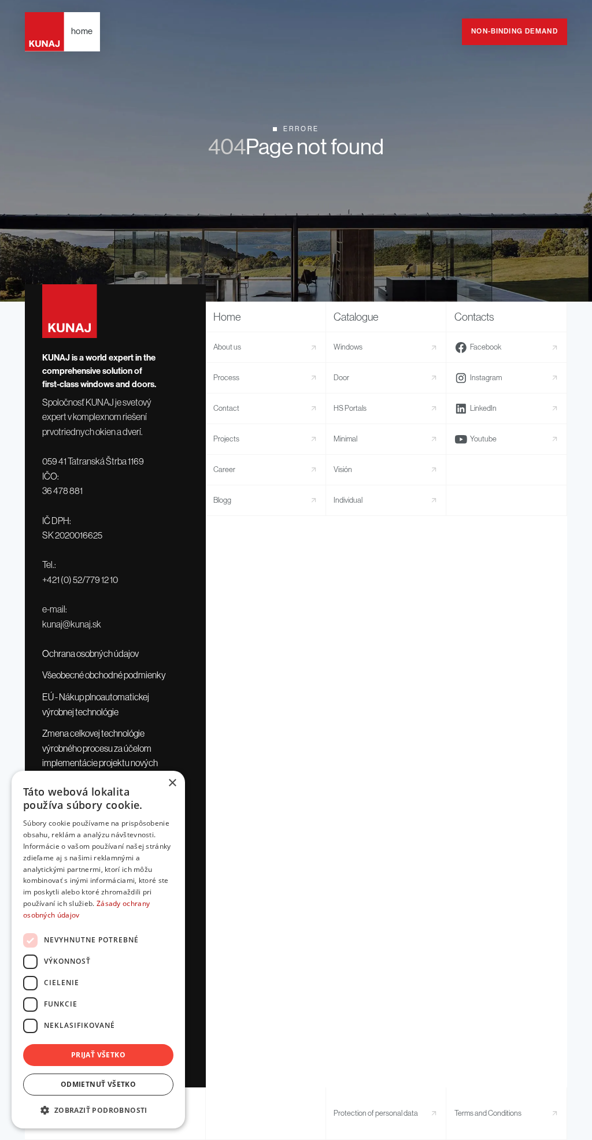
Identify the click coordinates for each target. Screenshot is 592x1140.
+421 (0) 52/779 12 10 (80, 579)
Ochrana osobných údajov (90, 653)
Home (227, 317)
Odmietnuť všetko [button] (98, 1084)
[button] (98, 1110)
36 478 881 (62, 490)
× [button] (172, 783)
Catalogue (356, 317)
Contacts (474, 317)
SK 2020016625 (72, 535)
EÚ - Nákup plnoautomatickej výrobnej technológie (95, 704)
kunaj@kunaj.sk (71, 624)
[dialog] (98, 949)
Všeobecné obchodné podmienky (104, 675)
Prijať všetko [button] (98, 1055)
